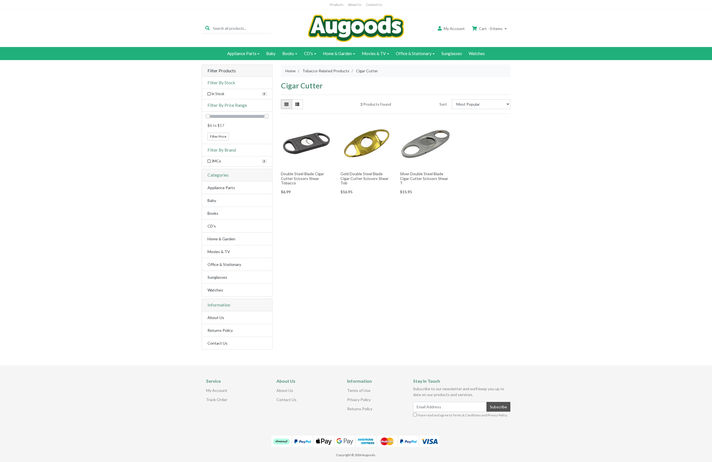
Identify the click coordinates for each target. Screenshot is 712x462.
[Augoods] (356, 28)
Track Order (216, 399)
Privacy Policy (359, 399)
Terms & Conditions (467, 415)
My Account (216, 390)
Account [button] (454, 28)
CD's (308, 53)
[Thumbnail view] (286, 104)
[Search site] (207, 28)
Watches (477, 53)
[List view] (297, 104)
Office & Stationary (414, 53)
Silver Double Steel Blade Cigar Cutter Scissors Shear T (424, 178)
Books (288, 53)
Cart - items (490, 28)
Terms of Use (358, 390)
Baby (271, 53)
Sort (443, 104)
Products (336, 5)
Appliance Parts (241, 53)
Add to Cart (306, 165)
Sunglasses (451, 53)
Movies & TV (374, 53)
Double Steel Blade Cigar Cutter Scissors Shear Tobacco (302, 178)
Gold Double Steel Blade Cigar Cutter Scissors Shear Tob (364, 178)
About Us (355, 5)
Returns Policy (220, 330)
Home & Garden (337, 53)
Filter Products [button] (221, 70)
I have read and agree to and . (462, 415)
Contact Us (374, 5)
